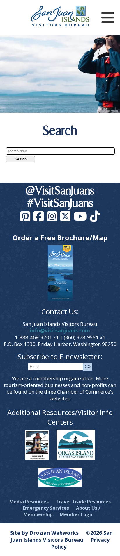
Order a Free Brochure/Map (60, 237)
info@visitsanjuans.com (60, 330)
